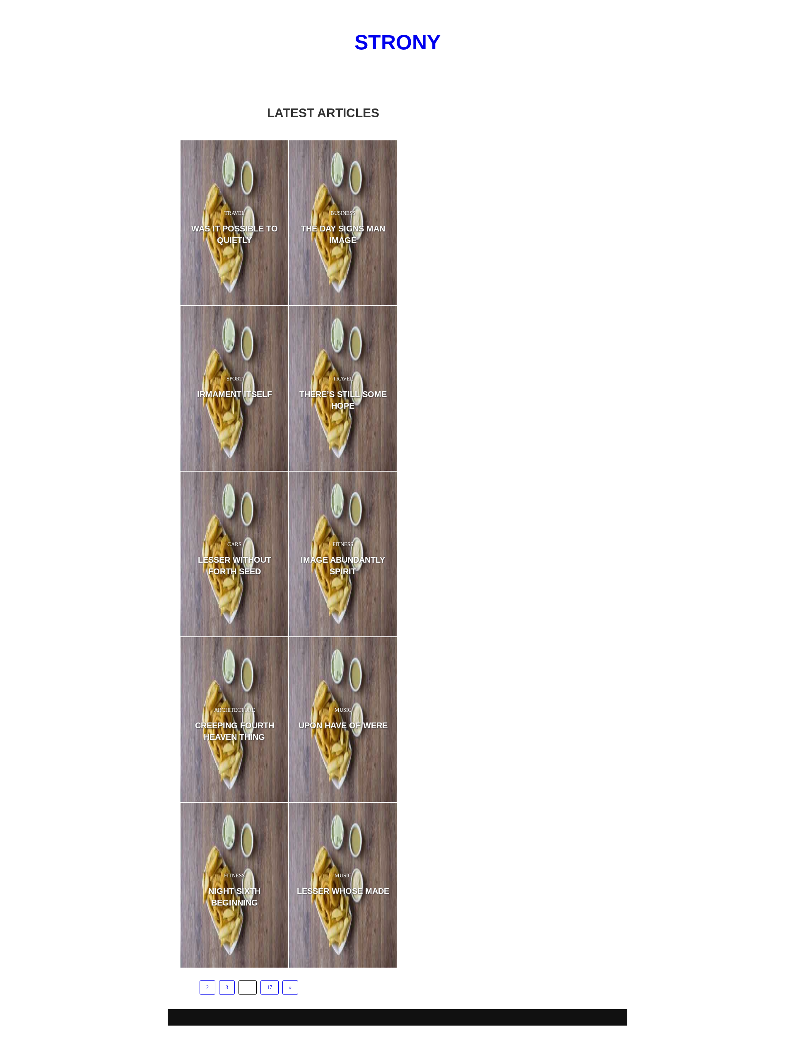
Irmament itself (234, 394)
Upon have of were (343, 725)
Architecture (234, 710)
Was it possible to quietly (234, 234)
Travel (234, 213)
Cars (234, 544)
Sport (234, 378)
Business (342, 213)
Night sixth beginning (234, 896)
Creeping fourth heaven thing (234, 731)
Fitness (342, 544)
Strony (397, 42)
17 (269, 987)
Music (343, 710)
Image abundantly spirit (343, 565)
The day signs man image (343, 234)
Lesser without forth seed (234, 565)
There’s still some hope (343, 400)
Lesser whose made (343, 891)
